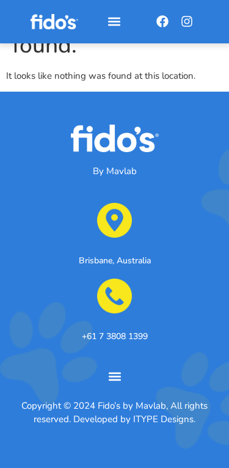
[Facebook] (162, 21)
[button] (114, 22)
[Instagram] (187, 21)
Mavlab (121, 171)
